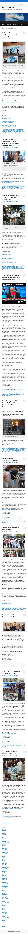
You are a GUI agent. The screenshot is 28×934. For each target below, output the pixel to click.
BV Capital (9, 606)
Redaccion (16, 38)
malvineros (23, 132)
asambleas (20, 665)
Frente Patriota (15, 24)
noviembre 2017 (5, 852)
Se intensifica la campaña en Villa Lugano (10, 529)
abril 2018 (4, 845)
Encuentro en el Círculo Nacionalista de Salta (10, 616)
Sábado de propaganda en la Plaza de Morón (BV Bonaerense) (11, 197)
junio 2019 (4, 837)
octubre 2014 (4, 901)
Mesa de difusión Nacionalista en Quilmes (10, 459)
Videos (23, 392)
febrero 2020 (4, 831)
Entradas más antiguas (7, 823)
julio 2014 (4, 905)
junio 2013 (4, 921)
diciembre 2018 (5, 841)
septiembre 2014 (5, 902)
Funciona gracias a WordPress (14, 931)
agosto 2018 (4, 844)
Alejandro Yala (18, 131)
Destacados (4, 130)
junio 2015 (4, 890)
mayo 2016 (4, 875)
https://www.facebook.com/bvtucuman (13, 808)
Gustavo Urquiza (10, 819)
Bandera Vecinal (8, 7)
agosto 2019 (4, 834)
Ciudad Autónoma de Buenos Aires (18, 389)
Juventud (8, 130)
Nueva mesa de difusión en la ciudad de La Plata (11, 672)
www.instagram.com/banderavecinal (9, 125)
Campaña (15, 517)
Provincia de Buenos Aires (10, 267)
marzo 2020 (4, 830)
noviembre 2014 (5, 900)
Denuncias (9, 390)
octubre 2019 (4, 833)
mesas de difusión (17, 268)
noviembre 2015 (5, 883)
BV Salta (16, 129)
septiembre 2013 (5, 917)
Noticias (21, 130)
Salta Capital (11, 133)
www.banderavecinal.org (6, 118)
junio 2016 (4, 874)
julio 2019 (4, 836)
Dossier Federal (20, 188)
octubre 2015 (4, 885)
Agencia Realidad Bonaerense (15, 450)
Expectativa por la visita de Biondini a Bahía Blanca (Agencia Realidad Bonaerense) (11, 404)
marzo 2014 (4, 910)
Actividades (14, 21)
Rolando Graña (18, 394)
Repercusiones (11, 187)
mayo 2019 (4, 838)
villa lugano (14, 609)
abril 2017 (4, 860)
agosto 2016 (4, 871)
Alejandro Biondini (11, 393)
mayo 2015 (4, 891)
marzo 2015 (4, 894)
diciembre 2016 (5, 866)
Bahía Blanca (14, 188)
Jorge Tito (18, 132)
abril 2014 (4, 909)
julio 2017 (4, 856)
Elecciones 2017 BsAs (17, 186)
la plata (14, 745)
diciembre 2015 (5, 882)
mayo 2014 (4, 908)
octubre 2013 (4, 916)
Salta (6, 131)
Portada (3, 131)
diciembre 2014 (5, 898)
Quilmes (20, 520)
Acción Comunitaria (10, 129)
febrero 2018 (4, 848)
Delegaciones (10, 448)
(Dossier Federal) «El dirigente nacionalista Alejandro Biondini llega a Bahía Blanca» (10, 142)
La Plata (22, 742)
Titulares (16, 187)
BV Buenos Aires (10, 185)
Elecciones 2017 (10, 186)
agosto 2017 (4, 855)
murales (3, 133)
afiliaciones (4, 819)
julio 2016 (4, 872)
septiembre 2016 (5, 870)
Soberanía (10, 131)
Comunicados (21, 129)
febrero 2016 (4, 879)
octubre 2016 (4, 868)
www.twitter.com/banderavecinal (8, 122)
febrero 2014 (4, 912)
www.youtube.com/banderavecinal (8, 124)
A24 (7, 393)
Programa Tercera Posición (9, 394)
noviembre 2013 (5, 915)
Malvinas (18, 130)
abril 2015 (4, 893)
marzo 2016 (4, 878)
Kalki (9, 189)
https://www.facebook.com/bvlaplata (9, 733)
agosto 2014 (4, 904)
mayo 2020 (4, 829)
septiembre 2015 (5, 886)
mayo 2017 (4, 859)
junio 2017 (4, 857)
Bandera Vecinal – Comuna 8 (14, 587)
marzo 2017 (4, 861)
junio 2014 (4, 906)
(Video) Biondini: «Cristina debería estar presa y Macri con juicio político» (11, 277)
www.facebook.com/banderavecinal (8, 121)
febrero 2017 (4, 863)
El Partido (8, 21)
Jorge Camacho (13, 132)
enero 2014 (4, 913)
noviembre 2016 (5, 867)
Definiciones (4, 390)
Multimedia (4, 392)
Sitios (21, 24)
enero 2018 (4, 849)
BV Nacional (16, 185)
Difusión (20, 265)
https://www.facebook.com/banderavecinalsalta (11, 102)
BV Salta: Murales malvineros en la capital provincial (10, 35)
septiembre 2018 (5, 842)
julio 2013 (4, 920)
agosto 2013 (4, 919)
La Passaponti (13, 130)
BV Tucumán (9, 816)
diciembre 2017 (5, 851)
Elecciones (9, 24)
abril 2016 (4, 876)
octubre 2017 (4, 853)
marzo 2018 (4, 846)
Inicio (3, 21)
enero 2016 (4, 881)
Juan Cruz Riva (11, 268)
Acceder (3, 926)
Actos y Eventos (10, 447)
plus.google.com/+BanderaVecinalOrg (9, 126)
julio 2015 (4, 889)
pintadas (7, 133)
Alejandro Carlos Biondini (7, 188)
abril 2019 (4, 840)
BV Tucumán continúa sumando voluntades (9, 753)
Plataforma (19, 21)
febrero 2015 (4, 896)
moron (22, 268)
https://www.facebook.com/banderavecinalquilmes (11, 509)
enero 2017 (4, 864)
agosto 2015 (4, 887)
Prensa (3, 24)
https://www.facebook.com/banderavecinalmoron (11, 248)
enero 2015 (4, 897)
